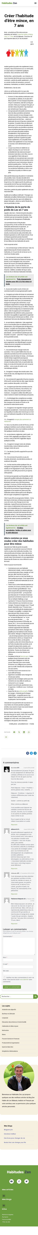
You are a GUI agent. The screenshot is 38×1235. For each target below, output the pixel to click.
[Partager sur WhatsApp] (29, 732)
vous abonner (24, 979)
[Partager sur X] (19, 732)
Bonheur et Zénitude (8, 1013)
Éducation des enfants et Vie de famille (14, 1022)
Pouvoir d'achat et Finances (10, 1039)
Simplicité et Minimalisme (10, 1051)
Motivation (5, 1030)
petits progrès (23, 691)
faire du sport (24, 656)
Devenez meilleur (10, 1134)
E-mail (5, 964)
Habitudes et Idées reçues (10, 1026)
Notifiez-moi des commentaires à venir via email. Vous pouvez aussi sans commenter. (18, 979)
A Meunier (14, 873)
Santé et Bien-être (7, 1047)
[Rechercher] (35, 996)
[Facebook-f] (19, 1181)
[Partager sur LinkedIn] (24, 732)
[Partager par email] (6, 737)
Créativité (5, 1018)
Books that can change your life (15, 1142)
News (4, 1034)
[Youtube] (11, 1181)
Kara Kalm (14, 767)
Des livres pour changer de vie (14, 1138)
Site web (6, 971)
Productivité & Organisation (10, 1043)
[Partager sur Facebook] (14, 732)
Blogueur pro (8, 1130)
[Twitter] (26, 1181)
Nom (5, 957)
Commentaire (8, 936)
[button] (35, 3)
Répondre (14, 824)
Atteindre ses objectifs (9, 1009)
